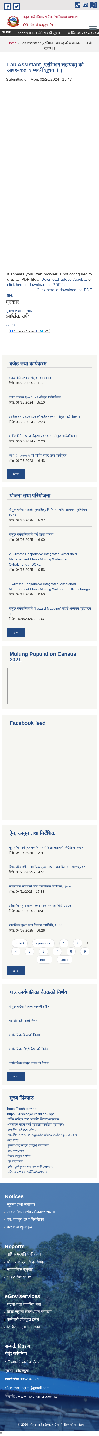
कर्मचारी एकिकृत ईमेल (23, 1319)
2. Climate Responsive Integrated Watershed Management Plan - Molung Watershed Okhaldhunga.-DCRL (43, 559)
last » (65, 959)
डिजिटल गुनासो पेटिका (23, 1327)
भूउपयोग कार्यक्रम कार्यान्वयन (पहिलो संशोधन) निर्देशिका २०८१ (46, 847)
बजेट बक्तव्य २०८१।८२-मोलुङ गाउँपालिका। (36, 397)
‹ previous (43, 943)
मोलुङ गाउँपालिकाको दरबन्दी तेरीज (29, 1006)
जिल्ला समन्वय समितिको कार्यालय (27, 1172)
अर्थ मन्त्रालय (15, 1151)
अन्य (16, 474)
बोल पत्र (13, 1140)
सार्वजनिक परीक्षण (19, 1277)
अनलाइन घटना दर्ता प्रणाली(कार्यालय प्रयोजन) (35, 1124)
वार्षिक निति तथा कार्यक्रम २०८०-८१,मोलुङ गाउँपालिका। (43, 436)
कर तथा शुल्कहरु (19, 1227)
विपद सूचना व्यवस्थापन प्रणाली (29, 1312)
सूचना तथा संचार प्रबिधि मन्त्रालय (27, 1145)
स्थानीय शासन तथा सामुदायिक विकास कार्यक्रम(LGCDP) (42, 1135)
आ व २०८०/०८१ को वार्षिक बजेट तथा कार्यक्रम (37, 455)
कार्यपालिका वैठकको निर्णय (24, 1035)
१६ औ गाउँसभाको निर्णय (23, 1021)
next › (44, 959)
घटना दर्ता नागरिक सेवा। (25, 1304)
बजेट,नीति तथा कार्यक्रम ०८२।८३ (30, 378)
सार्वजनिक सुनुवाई (20, 1269)
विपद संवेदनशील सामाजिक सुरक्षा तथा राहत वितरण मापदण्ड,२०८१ (48, 867)
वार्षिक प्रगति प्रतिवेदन (24, 1254)
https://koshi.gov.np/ (22, 1108)
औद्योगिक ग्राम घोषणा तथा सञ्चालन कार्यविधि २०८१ (40, 906)
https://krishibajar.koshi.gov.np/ (30, 1114)
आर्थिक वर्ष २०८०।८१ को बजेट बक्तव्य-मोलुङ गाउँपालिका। (44, 416)
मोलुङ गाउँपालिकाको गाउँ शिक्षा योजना (31, 534)
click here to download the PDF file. (37, 285)
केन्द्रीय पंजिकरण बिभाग (22, 1130)
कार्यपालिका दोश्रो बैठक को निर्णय (29, 1063)
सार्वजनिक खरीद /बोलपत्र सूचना (31, 1212)
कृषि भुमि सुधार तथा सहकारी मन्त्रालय (30, 1166)
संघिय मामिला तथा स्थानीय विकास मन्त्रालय (33, 1119)
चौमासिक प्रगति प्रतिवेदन (26, 1262)
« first (20, 943)
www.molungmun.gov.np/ (37, 1396)
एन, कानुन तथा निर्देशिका (25, 1219)
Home (12, 43)
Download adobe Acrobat (65, 279)
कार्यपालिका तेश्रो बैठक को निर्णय (28, 1049)
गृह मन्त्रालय (14, 1161)
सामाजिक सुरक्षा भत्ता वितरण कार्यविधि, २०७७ (35, 925)
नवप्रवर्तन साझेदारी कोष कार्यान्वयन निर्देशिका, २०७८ (40, 886)
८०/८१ (11, 325)
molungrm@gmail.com (32, 1388)
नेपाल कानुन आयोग (18, 1156)
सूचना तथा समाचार (19, 311)
